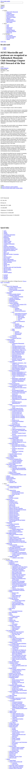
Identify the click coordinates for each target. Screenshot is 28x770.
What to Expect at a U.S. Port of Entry (18, 542)
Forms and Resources (14, 537)
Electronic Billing (16, 491)
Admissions (9, 13)
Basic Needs (12, 635)
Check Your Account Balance (18, 651)
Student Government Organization (17, 550)
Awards (14, 728)
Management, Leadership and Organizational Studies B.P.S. (18, 379)
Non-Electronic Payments (18, 492)
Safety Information (7, 262)
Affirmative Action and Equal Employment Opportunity (18, 569)
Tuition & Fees (12, 490)
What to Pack (21, 316)
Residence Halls (10, 19)
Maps (10, 609)
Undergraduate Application (15, 486)
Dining (10, 591)
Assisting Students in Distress (18, 669)
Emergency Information (8, 246)
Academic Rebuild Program (18, 686)
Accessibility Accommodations (19, 552)
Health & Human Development (16, 409)
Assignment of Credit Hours (18, 570)
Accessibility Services (14, 551)
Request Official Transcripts (9, 260)
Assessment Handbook (17, 702)
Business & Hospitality (14, 370)
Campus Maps (6, 238)
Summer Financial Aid (14, 517)
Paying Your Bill (16, 494)
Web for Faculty (7, 268)
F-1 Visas (11, 535)
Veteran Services (13, 337)
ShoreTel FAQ (12, 753)
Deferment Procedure (17, 573)
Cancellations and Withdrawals (19, 650)
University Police (13, 625)
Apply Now (3, 41)
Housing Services (16, 681)
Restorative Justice (13, 617)
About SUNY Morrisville (12, 11)
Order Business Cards (14, 751)
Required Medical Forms (17, 529)
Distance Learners (13, 642)
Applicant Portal (7, 236)
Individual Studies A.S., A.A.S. (19, 442)
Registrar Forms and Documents (19, 690)
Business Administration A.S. (18, 373)
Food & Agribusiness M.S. (18, 353)
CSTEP (14, 322)
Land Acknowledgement (17, 603)
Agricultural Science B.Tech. (18, 348)
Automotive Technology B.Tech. (19, 366)
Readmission (12, 300)
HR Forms (14, 737)
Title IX (5, 266)
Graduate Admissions (14, 298)
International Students (11, 31)
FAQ (19, 320)
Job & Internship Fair (17, 640)
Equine (10, 404)
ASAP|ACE (15, 307)
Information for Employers (9, 250)
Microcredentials (13, 466)
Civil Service (15, 730)
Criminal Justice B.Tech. (17, 440)
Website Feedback (7, 272)
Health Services (12, 668)
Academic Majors (10, 14)
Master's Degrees (10, 15)
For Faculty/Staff (10, 37)
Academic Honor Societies (15, 287)
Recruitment (15, 743)
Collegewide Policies (14, 564)
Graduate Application (14, 487)
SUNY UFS (15, 721)
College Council (13, 711)
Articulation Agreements (17, 296)
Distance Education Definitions (19, 643)
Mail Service (12, 608)
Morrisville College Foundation (16, 765)
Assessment (12, 700)
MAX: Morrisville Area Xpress (16, 674)
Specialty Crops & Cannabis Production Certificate (18, 359)
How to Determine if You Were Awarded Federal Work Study (19, 656)
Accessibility (7, 282)
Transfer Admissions (13, 303)
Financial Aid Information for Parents (17, 509)
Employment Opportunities (9, 247)
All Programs (12, 340)
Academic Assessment (17, 703)
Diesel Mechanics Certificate (18, 368)
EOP (13, 312)
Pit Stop (14, 594)
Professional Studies (13, 438)
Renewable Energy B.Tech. (18, 444)
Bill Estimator (12, 505)
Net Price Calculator (13, 498)
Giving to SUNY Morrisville (15, 761)
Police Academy (13, 472)
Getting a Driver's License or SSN (17, 538)
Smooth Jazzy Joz (16, 596)
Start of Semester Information (15, 531)
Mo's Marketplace (13, 612)
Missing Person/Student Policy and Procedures (19, 579)
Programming (18, 334)
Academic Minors (13, 456)
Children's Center (7, 241)
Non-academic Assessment (18, 704)
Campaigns (14, 763)
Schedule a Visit (13, 482)
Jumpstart (14, 335)
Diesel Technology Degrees (18, 352)
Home (4, 47)
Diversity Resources (16, 602)
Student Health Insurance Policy (19, 583)
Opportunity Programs (14, 305)
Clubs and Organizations (14, 547)
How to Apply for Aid (14, 507)
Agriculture (11, 342)
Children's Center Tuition (17, 557)
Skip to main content (5, 1)
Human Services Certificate (18, 416)
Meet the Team (18, 309)
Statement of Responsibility (18, 582)
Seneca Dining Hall (16, 595)
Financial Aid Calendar (14, 511)
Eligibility (17, 308)
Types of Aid (12, 504)
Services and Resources (20, 311)
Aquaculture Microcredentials (18, 468)
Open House (12, 481)
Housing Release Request (18, 679)
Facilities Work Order (14, 724)
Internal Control (12, 746)
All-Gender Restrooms (17, 611)
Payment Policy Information (18, 581)
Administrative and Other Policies (19, 566)
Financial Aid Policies (14, 518)
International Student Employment (17, 540)
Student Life (9, 32)
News (4, 49)
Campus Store (6, 240)
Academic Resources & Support (16, 631)
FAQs (13, 678)
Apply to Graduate (16, 664)
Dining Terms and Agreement (18, 574)
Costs (7, 26)
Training (14, 744)
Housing (11, 496)
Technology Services (14, 621)
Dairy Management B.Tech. (18, 351)
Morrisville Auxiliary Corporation (11, 254)
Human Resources (13, 726)
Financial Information (14, 644)
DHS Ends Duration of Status (16, 534)
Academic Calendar (13, 561)
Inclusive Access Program (15, 673)
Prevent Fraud (15, 750)
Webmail (5, 271)
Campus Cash (15, 648)
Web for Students (7, 269)
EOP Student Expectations (21, 313)
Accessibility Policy (16, 565)
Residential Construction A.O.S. (19, 385)
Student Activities (13, 544)
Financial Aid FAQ (13, 512)
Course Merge (12, 722)
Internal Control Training (17, 748)
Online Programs (13, 455)
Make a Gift (6, 253)
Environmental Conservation (15, 386)
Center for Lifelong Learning (15, 465)
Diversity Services (13, 598)
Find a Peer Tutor (16, 634)
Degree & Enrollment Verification (16, 590)
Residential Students (13, 677)
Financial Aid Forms (13, 513)
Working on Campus (16, 639)
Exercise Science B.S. (17, 413)
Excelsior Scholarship (14, 524)
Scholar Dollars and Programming (19, 327)
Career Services (12, 637)
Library (5, 251)
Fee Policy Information (17, 577)
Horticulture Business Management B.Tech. (17, 357)
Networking (15, 624)
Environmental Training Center (10, 249)
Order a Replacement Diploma (16, 766)
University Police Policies (18, 589)
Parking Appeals (16, 616)
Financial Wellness (13, 516)
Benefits (14, 729)
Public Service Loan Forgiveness (19, 742)
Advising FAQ (15, 687)
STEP (13, 330)
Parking (11, 614)
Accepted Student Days (14, 526)
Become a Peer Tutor (17, 633)
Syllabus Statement (16, 699)
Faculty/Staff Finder (13, 725)
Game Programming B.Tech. (18, 429)
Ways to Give (15, 764)
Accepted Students (10, 30)
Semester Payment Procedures (19, 657)
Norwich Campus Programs (15, 453)
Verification (11, 500)
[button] (9, 186)
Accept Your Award (13, 503)
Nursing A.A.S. (15, 420)
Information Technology (14, 425)
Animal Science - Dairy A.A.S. (19, 350)
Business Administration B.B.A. (19, 374)
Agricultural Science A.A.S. (18, 347)
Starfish (5, 263)
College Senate (12, 712)
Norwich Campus (7, 256)
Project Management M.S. (15, 463)
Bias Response (15, 599)
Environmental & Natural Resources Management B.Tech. (19, 391)
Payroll (13, 740)
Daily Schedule (21, 317)
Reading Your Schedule (17, 689)
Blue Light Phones (16, 626)
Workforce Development (14, 473)
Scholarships (9, 28)
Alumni (8, 39)
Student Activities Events (17, 546)
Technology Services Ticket (15, 756)
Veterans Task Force (16, 338)
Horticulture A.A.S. (16, 355)
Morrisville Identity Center (18, 604)
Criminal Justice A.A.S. (17, 439)
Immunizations (12, 527)
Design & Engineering (14, 383)
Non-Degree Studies (11, 17)
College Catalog (7, 242)
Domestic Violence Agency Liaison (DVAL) (18, 732)
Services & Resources (20, 321)
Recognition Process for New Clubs (17, 548)
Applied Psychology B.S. (18, 411)
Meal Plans (11, 495)
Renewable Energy (13, 443)
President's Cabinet (13, 752)
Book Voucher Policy (17, 572)
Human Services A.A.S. (17, 414)
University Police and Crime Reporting (12, 267)
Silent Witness (15, 629)
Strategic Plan (6, 264)
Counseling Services (16, 670)
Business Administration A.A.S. (19, 372)
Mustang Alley (15, 592)
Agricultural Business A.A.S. (18, 346)
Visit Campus (9, 22)
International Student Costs (15, 539)
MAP (13, 329)
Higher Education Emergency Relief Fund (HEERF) (19, 653)
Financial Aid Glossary (14, 514)
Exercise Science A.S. (17, 412)
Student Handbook (13, 691)
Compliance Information (9, 243)
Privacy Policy (6, 258)
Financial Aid (9, 27)
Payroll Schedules (16, 739)
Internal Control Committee (18, 747)
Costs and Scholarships (17, 460)
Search (2, 2)
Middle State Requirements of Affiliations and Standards (19, 706)
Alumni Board (12, 760)
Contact (5, 245)
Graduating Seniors (13, 663)
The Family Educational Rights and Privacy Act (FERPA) (19, 585)
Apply (7, 24)
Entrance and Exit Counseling (16, 508)
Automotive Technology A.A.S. (19, 365)
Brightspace (6, 237)
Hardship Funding (13, 501)
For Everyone (9, 35)
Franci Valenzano (4, 68)
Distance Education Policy (18, 576)
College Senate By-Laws (17, 713)
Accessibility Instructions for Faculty (17, 698)
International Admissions (14, 299)
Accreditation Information (9, 234)
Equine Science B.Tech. (17, 408)
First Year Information (14, 661)
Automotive (12, 361)
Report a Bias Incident (8, 259)
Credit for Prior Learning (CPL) (19, 304)
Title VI (14, 607)
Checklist (20, 318)
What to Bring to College (15, 530)
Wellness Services (16, 672)
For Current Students (11, 36)
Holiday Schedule (16, 738)
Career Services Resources (18, 638)
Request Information (11, 21)
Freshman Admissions (14, 295)
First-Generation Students (15, 294)
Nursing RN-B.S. (16, 424)
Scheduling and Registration (15, 685)
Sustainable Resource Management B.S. (17, 402)
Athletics (8, 18)
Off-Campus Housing (14, 676)
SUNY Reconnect (13, 301)
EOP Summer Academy (20, 314)
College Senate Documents (18, 715)
